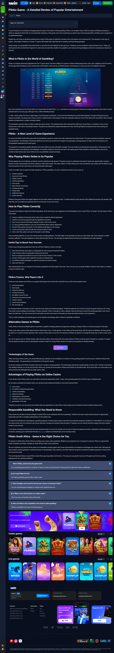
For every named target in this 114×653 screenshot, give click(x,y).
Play (82, 528)
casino (58, 109)
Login (97, 3)
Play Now (61, 347)
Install (66, 620)
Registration (107, 3)
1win (11, 15)
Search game (21, 526)
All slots (100, 534)
